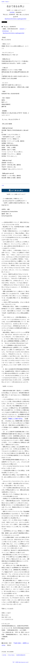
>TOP (3, 185)
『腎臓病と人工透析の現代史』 (15, 418)
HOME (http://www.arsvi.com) (21, 662)
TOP (13, 662)
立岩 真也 (12, 12)
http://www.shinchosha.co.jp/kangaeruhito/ (15, 18)
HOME (3, 1)
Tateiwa (6, 1)
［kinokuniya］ (5, 31)
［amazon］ (22, 28)
